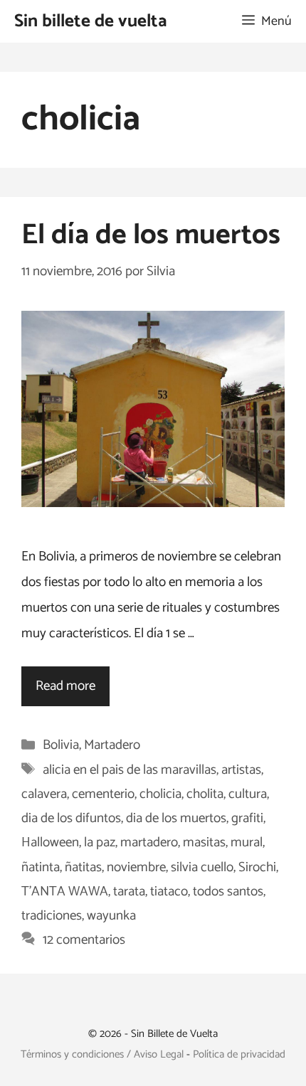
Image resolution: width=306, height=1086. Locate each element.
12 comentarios (84, 940)
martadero (149, 842)
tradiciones (51, 916)
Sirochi (257, 867)
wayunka (111, 916)
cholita (204, 794)
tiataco (169, 891)
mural (247, 842)
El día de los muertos (150, 235)
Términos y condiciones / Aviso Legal (102, 1054)
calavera (44, 794)
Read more (65, 686)
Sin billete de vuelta (90, 21)
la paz (99, 842)
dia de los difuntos (71, 818)
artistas (241, 770)
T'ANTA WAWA (64, 891)
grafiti (247, 818)
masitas (204, 842)
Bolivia (61, 745)
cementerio (103, 794)
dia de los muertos (176, 818)
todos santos (228, 891)
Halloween (50, 842)
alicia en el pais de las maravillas (129, 770)
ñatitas (83, 867)
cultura (247, 794)
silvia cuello (202, 867)
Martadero (112, 745)
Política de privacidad (239, 1054)
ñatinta (40, 867)
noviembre (136, 867)
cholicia (160, 794)
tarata (129, 891)
